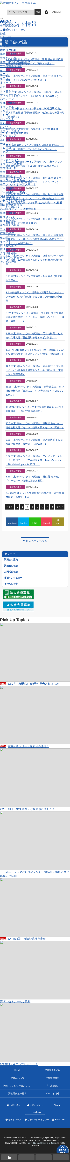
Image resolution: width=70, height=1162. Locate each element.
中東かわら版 (8, 58)
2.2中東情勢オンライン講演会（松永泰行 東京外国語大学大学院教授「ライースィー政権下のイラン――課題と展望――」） (35, 317)
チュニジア (7, 143)
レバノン (5, 127)
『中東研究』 (8, 188)
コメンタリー (8, 229)
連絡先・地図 (8, 54)
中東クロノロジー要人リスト (18, 184)
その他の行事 (8, 261)
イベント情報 (52, 1093)
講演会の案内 (8, 245)
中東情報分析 (8, 168)
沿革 (3, 33)
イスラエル (7, 107)
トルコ (4, 115)
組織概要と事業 (9, 41)
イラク (4, 74)
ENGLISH (56, 12)
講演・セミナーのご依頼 (15, 1001)
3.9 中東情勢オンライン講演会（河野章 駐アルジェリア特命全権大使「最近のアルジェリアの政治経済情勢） (35, 296)
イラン (4, 78)
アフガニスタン (9, 160)
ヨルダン (5, 123)
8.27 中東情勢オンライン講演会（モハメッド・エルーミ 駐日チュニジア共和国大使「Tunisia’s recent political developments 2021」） (34, 460)
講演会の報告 (8, 249)
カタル (4, 86)
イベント (5, 241)
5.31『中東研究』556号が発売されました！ (31, 683)
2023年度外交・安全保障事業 (18, 209)
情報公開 (5, 37)
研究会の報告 (8, 221)
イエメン (5, 70)
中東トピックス (9, 172)
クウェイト (7, 90)
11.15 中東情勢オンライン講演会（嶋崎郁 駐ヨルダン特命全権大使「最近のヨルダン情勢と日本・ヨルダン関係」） (35, 390)
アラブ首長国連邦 (11, 66)
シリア (4, 111)
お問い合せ (15, 1105)
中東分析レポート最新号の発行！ (24, 746)
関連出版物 (7, 196)
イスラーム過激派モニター (16, 180)
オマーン (5, 82)
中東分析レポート (11, 176)
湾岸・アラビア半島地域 (15, 62)
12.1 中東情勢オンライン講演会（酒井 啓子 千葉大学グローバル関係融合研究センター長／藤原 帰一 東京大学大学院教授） (34, 370)
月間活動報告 (8, 253)
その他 (4, 156)
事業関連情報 (8, 213)
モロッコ (5, 147)
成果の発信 (7, 233)
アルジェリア (8, 135)
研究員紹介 (7, 45)
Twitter (57, 1105)
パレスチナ (7, 119)
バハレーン (7, 98)
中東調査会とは (9, 25)
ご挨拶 (4, 29)
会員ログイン (36, 1105)
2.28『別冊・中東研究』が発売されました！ (27, 809)
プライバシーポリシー (38, 1120)
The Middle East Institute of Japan (41, 1143)
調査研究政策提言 (11, 204)
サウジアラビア (9, 94)
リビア (4, 151)
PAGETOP (62, 1152)
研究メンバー (8, 217)
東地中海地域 (8, 103)
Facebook (36, 1112)
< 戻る (9, 507)
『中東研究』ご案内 (12, 192)
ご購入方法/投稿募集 (13, 200)
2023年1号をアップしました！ (19, 1064)
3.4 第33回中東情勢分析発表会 (23, 938)
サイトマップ (14, 1120)
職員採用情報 (8, 50)
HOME (17, 1070)
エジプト (5, 139)
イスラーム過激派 (11, 164)
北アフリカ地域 (9, 131)
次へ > (59, 507)
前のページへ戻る (36, 540)
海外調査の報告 (9, 225)
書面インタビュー (11, 257)
